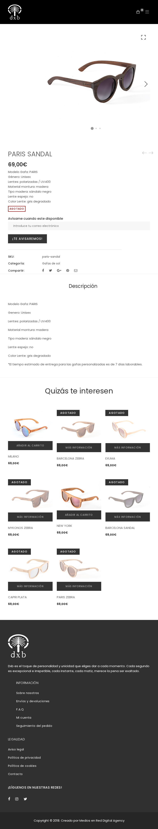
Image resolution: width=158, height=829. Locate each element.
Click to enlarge (143, 37)
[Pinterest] (67, 270)
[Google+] (59, 270)
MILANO (13, 456)
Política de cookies (22, 766)
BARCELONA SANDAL (120, 528)
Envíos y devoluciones (33, 701)
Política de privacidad (24, 758)
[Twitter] (50, 270)
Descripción (83, 286)
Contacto (15, 774)
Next (146, 84)
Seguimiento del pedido (34, 726)
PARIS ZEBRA (66, 597)
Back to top (150, 818)
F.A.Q (20, 709)
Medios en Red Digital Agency (101, 820)
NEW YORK (64, 526)
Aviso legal (16, 749)
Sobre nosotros (27, 693)
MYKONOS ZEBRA (20, 528)
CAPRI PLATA (17, 597)
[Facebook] (43, 270)
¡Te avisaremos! (27, 239)
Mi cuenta (23, 718)
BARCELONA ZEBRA (70, 458)
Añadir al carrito (30, 445)
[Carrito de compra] (138, 11)
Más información (79, 447)
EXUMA (110, 458)
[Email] (75, 270)
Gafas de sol (51, 263)
